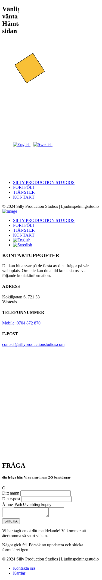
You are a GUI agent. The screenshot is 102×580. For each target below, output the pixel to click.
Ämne (7, 504)
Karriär (19, 573)
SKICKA (11, 521)
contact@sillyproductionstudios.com (33, 344)
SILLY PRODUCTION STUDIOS (44, 182)
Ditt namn (10, 493)
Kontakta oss (24, 568)
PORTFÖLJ (23, 187)
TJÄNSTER (24, 192)
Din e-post (11, 498)
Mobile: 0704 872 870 (21, 323)
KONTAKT (24, 197)
